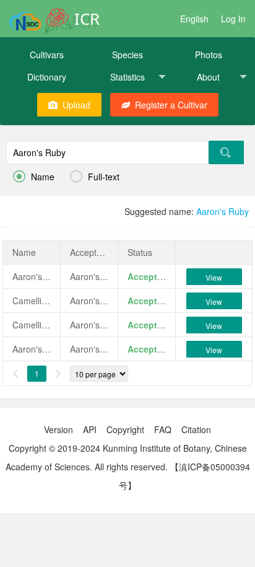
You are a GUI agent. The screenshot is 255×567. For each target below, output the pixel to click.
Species (127, 54)
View (213, 277)
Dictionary (46, 77)
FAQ (162, 429)
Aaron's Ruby (222, 211)
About (208, 77)
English (194, 18)
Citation (196, 429)
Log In (233, 18)
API (90, 429)
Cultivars (47, 54)
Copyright (125, 429)
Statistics (127, 77)
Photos (208, 54)
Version (58, 429)
